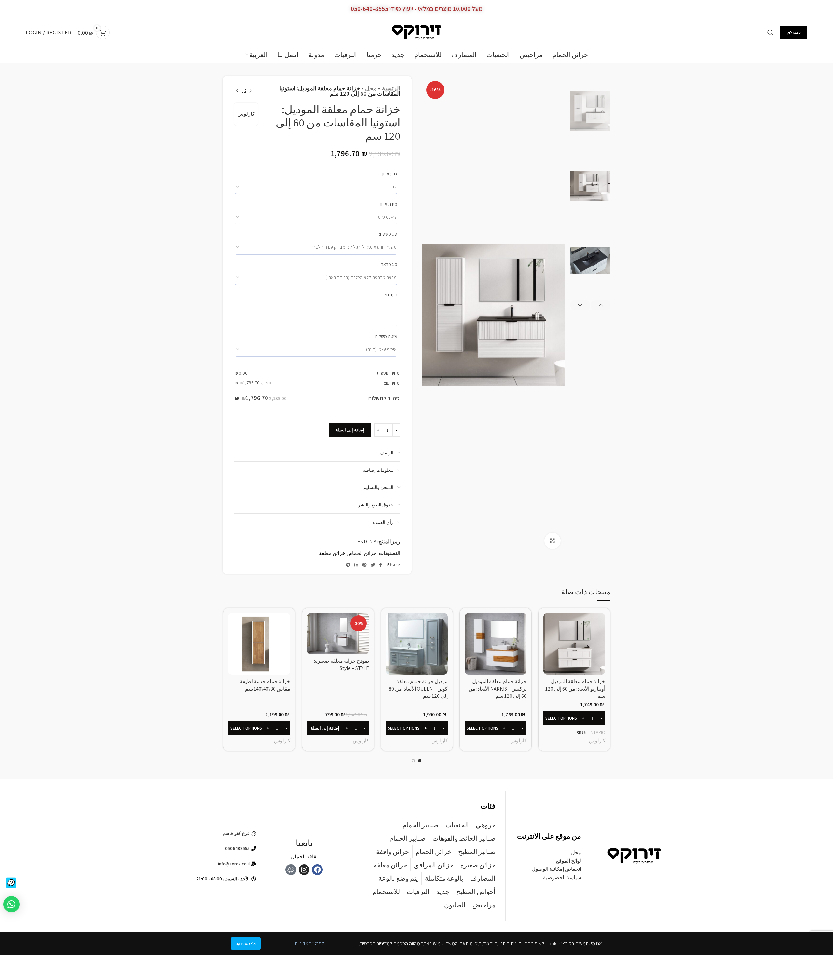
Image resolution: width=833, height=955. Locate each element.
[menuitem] (256, 54)
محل (371, 88)
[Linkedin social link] (356, 565)
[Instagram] (304, 869)
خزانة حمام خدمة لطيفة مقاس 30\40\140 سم (265, 685)
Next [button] (580, 305)
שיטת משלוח (386, 336)
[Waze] (290, 869)
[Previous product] (250, 91)
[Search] (770, 32)
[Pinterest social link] (364, 565)
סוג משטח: (388, 234)
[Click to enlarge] (552, 541)
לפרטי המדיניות (309, 943)
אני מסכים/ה (246, 943)
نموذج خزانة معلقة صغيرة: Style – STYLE (341, 664)
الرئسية (391, 88)
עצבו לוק (794, 32)
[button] (338, 728)
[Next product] (237, 91)
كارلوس (246, 114)
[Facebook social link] (380, 565)
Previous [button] (600, 305)
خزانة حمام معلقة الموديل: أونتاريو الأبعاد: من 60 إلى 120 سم (575, 688)
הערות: (391, 295)
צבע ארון (389, 174)
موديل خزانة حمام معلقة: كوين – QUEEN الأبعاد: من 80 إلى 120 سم (418, 688)
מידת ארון (388, 204)
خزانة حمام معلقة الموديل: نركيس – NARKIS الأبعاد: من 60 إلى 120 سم (497, 688)
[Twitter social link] (373, 565)
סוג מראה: (388, 264)
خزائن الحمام (362, 553)
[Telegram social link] (348, 565)
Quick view (548, 623)
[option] (590, 111)
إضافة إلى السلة (350, 430)
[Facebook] (317, 869)
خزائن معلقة (332, 553)
